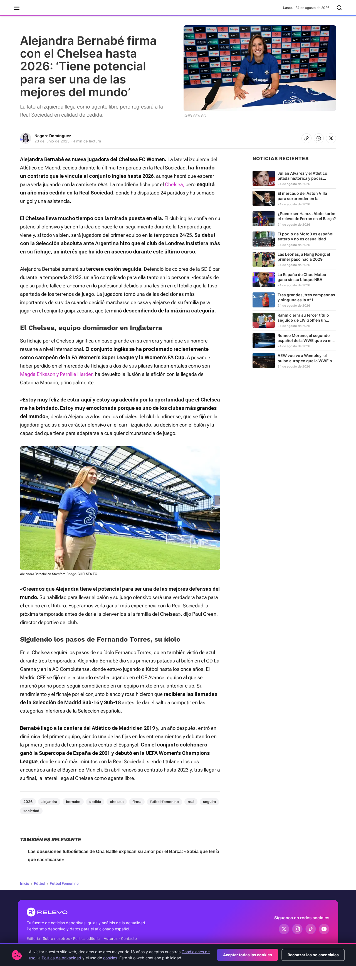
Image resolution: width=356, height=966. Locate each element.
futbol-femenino (164, 801)
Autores (111, 938)
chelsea (116, 801)
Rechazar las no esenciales (313, 954)
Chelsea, (174, 184)
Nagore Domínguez (52, 135)
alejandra (49, 801)
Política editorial (86, 938)
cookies (110, 957)
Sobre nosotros (56, 938)
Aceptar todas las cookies (247, 954)
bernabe (73, 801)
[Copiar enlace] (306, 138)
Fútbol (39, 883)
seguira (209, 801)
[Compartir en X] (331, 138)
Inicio (24, 883)
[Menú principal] (16, 7)
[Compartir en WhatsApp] (319, 138)
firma (136, 801)
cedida (95, 801)
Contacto (129, 938)
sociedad (31, 811)
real (191, 801)
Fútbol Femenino (64, 883)
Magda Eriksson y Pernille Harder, (57, 374)
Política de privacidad (61, 957)
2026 (28, 801)
